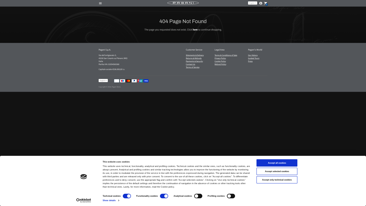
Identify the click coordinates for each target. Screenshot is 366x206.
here (195, 29)
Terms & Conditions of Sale (226, 55)
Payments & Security (194, 61)
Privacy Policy (220, 58)
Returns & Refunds (194, 58)
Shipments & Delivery (195, 55)
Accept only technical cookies (277, 180)
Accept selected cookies (277, 171)
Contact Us (190, 64)
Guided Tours (253, 58)
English (251, 3)
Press (250, 61)
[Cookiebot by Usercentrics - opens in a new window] (83, 200)
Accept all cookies (277, 163)
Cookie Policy (220, 61)
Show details (109, 200)
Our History (253, 55)
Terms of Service (192, 67)
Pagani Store (116, 87)
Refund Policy (220, 64)
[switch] (164, 196)
